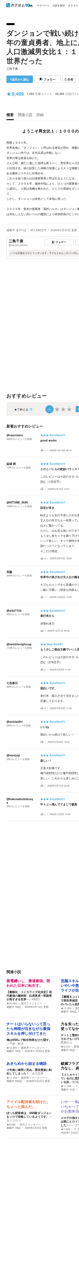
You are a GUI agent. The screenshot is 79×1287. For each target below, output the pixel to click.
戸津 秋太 (16, 1043)
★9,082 (11, 1124)
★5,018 (65, 1046)
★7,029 (65, 1129)
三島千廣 (12, 68)
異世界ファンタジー (33, 1048)
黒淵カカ (66, 1042)
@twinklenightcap (19, 644)
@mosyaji (13, 755)
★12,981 (11, 1047)
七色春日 (12, 683)
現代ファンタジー (31, 1003)
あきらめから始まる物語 (26, 1063)
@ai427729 (13, 610)
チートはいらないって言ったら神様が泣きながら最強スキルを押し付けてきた (28, 1029)
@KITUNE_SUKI (17, 502)
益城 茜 (11, 464)
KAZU (36, 999)
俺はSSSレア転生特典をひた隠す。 (29, 1040)
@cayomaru (14, 435)
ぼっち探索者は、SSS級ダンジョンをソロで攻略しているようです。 (29, 1114)
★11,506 (66, 1086)
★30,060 (11, 1003)
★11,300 (66, 1008)
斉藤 (9, 572)
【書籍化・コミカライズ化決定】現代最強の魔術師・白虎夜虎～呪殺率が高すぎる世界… (29, 995)
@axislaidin (14, 721)
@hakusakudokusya (19, 800)
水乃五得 (37, 1073)
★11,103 (11, 1077)
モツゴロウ (13, 1120)
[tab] (11, 115)
